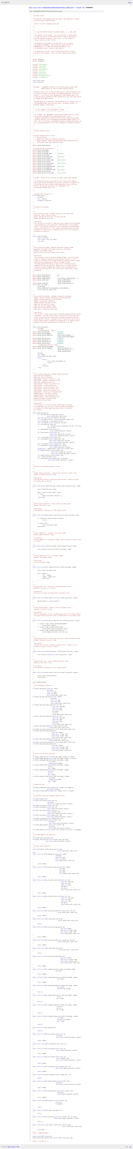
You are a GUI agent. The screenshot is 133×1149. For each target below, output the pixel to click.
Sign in (129, 2)
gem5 (30, 7)
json (130, 1146)
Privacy (13, 1146)
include (78, 7)
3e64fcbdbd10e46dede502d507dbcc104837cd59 (58, 7)
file (60, 11)
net (84, 7)
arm (35, 7)
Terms (17, 1146)
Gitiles (9, 1146)
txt (126, 1146)
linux (39, 7)
